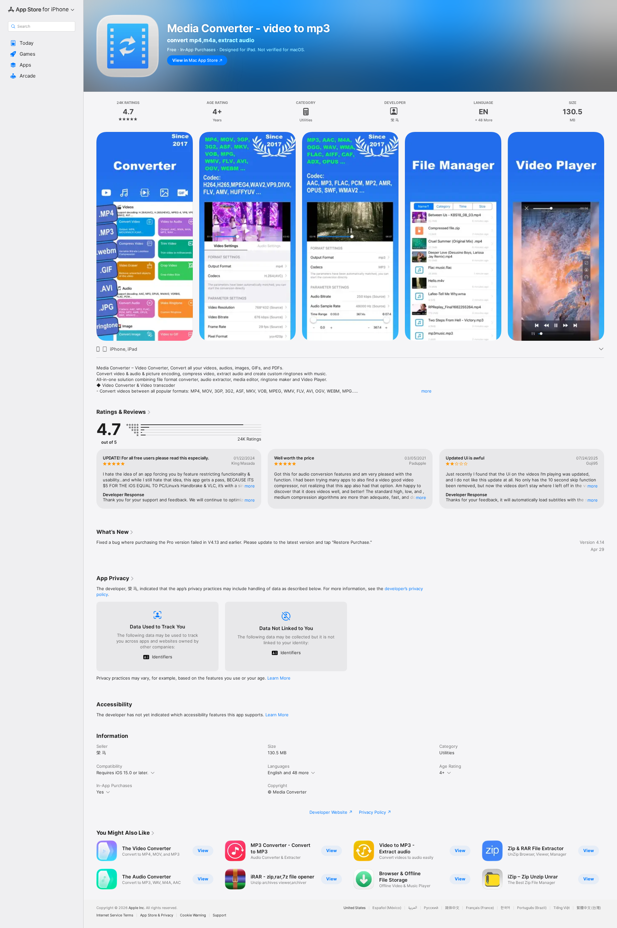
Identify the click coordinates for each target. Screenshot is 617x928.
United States (355, 908)
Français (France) (480, 908)
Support (219, 915)
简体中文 (452, 908)
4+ (442, 772)
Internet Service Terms (114, 915)
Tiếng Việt (561, 908)
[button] (41, 43)
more (426, 391)
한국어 (505, 908)
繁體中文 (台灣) (589, 908)
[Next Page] (610, 479)
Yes (100, 791)
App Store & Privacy (156, 915)
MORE (250, 485)
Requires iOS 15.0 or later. (122, 772)
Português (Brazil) (532, 908)
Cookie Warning (193, 915)
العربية (412, 908)
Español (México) (386, 908)
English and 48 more (288, 772)
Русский (431, 908)
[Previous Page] (89, 479)
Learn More (279, 678)
